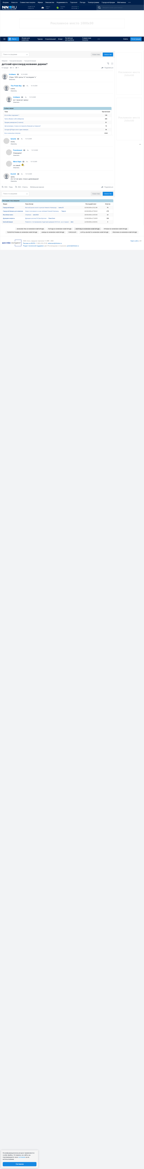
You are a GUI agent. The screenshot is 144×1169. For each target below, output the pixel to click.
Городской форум (108, 2)
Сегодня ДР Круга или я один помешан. (17, 129)
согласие (21, 1157)
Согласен (20, 1164)
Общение (4, 61)
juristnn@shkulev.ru (73, 246)
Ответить (12, 79)
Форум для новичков (26, 39)
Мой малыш (121, 2)
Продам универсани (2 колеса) (14, 122)
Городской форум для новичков (13, 211)
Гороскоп (73, 2)
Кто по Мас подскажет (12, 115)
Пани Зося (51, 218)
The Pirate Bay (16, 86)
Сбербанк (28, 215)
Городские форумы (15, 61)
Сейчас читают (9, 108)
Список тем (108, 54)
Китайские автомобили (69, 39)
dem (72, 222)
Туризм (40, 39)
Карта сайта (134, 241)
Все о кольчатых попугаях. (13, 133)
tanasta (13, 139)
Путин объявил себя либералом (14, 119)
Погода (82, 2)
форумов (16, 200)
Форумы (6, 2)
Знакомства (49, 2)
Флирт (60, 39)
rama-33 (61, 207)
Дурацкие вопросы (9, 218)
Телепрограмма (93, 2)
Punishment (17, 150)
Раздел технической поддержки (33, 246)
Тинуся (63, 211)
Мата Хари (17, 162)
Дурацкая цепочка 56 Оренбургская (35, 218)
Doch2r (13, 174)
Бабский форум (8, 222)
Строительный (50, 39)
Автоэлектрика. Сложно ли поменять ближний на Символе (23, 126)
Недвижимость (62, 2)
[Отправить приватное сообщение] (18, 74)
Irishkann (12, 74)
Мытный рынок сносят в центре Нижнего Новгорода (41, 207)
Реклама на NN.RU (29, 243)
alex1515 (36, 215)
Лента (14, 39)
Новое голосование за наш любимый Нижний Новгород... (42, 211)
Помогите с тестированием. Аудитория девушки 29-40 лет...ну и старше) (47, 222)
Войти (125, 39)
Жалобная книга (8, 215)
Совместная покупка (27, 2)
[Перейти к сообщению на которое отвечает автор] (28, 85)
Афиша (40, 2)
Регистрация (136, 39)
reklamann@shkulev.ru (55, 243)
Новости (14, 2)
